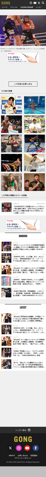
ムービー (39, 7)
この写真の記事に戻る (23, 84)
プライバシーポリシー (23, 458)
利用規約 (33, 455)
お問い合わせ (23, 455)
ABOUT (12, 455)
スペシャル (13, 7)
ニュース (4, 7)
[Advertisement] (23, 398)
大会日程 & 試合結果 (26, 7)
